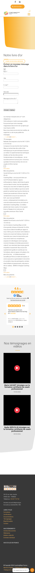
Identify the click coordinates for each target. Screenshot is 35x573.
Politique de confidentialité (11, 570)
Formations (7, 512)
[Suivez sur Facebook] (15, 2)
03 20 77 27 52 (17, 6)
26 (13, 137)
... (5, 166)
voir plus (13, 313)
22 (7, 137)
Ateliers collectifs (9, 535)
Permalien (7, 168)
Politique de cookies (21, 567)
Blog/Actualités (8, 521)
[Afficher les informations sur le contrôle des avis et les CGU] (28, 298)
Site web (6, 92)
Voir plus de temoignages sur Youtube (16, 441)
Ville (5, 78)
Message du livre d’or (10, 98)
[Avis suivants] (30, 313)
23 (8, 137)
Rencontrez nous (17, 465)
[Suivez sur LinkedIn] (20, 2)
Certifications (7, 514)
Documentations (8, 517)
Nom (5, 71)
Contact (6, 523)
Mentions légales (9, 567)
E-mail (6, 85)
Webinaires (7, 533)
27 (14, 137)
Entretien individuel (9, 537)
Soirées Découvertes (10, 531)
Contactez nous (17, 457)
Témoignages (8, 519)
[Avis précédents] (5, 313)
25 (11, 137)
